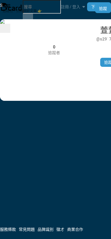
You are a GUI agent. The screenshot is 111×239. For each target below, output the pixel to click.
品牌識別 (46, 229)
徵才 (60, 229)
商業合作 (75, 229)
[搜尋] (28, 17)
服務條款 (8, 229)
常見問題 (27, 229)
